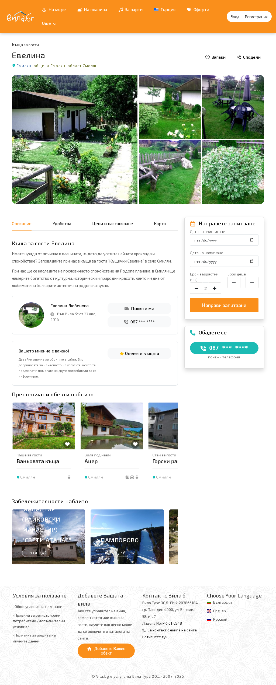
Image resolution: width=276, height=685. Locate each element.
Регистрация (256, 16)
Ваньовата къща (37, 461)
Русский (220, 619)
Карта (160, 223)
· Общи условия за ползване (37, 606)
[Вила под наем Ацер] (111, 426)
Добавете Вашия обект (109, 650)
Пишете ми (142, 308)
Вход (235, 16)
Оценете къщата (141, 353)
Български (222, 602)
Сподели (251, 57)
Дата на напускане (206, 252)
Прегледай (36, 553)
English (219, 611)
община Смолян (49, 65)
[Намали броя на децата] (233, 282)
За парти (133, 9)
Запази (218, 57)
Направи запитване (224, 305)
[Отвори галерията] (138, 139)
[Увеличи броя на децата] (252, 282)
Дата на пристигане (207, 231)
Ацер (90, 461)
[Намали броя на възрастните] (196, 288)
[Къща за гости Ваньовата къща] (43, 426)
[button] (171, 448)
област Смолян (83, 65)
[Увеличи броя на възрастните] (214, 288)
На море (56, 9)
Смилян (23, 65)
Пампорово (120, 539)
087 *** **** (142, 321)
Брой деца (236, 274)
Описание (22, 223)
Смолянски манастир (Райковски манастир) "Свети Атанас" (46, 519)
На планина (95, 9)
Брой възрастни (204, 277)
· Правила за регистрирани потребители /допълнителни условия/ (39, 621)
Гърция (167, 9)
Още (47, 23)
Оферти (200, 9)
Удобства (62, 223)
